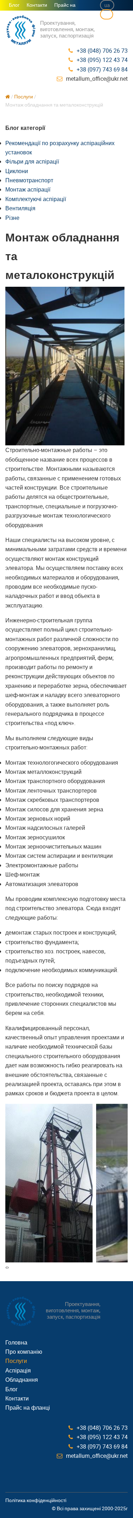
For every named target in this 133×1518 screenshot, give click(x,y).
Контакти (37, 4)
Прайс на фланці (63, 9)
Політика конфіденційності (35, 1500)
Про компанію (23, 1352)
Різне (12, 218)
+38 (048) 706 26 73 (102, 51)
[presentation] (6, 1267)
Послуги (23, 96)
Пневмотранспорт (29, 180)
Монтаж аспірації (27, 189)
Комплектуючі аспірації (35, 199)
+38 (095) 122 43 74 (102, 60)
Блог (14, 4)
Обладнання (21, 1379)
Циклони (16, 171)
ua (107, 5)
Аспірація (18, 1370)
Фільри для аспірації (32, 161)
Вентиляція (20, 208)
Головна (16, 1342)
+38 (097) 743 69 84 (102, 69)
